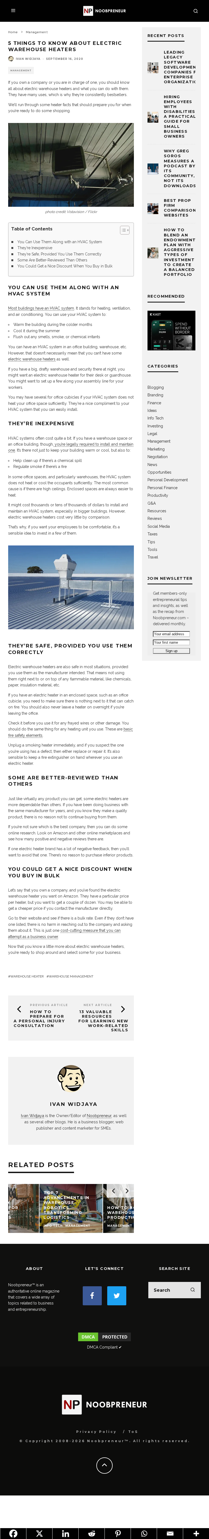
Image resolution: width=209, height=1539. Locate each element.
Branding (155, 395)
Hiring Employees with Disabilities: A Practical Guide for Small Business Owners (180, 116)
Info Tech (155, 418)
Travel (152, 557)
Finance (154, 403)
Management (21, 70)
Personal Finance (162, 488)
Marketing (156, 449)
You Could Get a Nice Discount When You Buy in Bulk (64, 266)
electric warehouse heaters (32, 359)
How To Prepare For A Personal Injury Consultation (39, 1018)
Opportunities (159, 472)
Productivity (157, 495)
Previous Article (49, 1005)
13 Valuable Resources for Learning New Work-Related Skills (103, 1020)
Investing (155, 426)
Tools (152, 549)
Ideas (152, 410)
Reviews (154, 518)
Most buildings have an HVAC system (41, 308)
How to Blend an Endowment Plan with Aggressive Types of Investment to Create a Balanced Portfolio (180, 252)
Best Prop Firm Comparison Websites (180, 208)
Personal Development (167, 480)
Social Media (158, 526)
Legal (152, 433)
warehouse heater (27, 976)
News (152, 464)
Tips (151, 542)
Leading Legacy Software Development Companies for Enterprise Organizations (184, 67)
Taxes (152, 534)
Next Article (98, 1005)
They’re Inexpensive (34, 248)
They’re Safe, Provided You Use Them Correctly (59, 254)
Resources (156, 511)
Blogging (155, 387)
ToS (133, 1432)
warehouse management (71, 976)
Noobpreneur (99, 1115)
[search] (193, 1290)
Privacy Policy (96, 1432)
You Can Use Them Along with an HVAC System (59, 242)
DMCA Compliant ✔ (104, 1347)
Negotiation (157, 457)
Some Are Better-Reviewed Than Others (52, 260)
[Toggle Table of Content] (122, 230)
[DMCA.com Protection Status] (104, 1341)
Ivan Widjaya (28, 59)
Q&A (151, 503)
